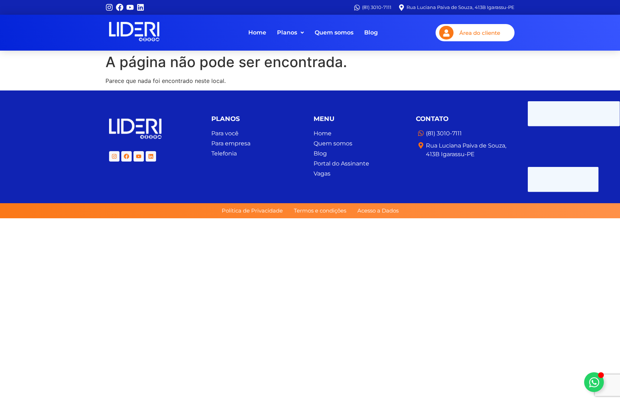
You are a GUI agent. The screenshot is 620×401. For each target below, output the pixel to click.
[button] (290, 32)
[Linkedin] (140, 7)
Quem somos (334, 32)
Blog (371, 32)
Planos (287, 32)
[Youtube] (130, 7)
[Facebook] (119, 7)
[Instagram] (109, 7)
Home (257, 32)
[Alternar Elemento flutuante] (594, 382)
